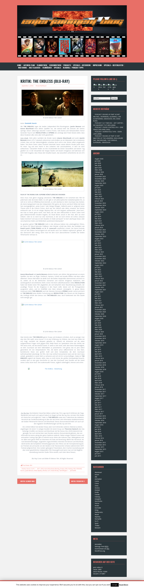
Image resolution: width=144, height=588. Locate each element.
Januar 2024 (99, 227)
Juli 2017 (97, 400)
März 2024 (98, 223)
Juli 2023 (97, 241)
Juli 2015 (97, 454)
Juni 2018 (98, 376)
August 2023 (99, 239)
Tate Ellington (63, 470)
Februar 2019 (99, 358)
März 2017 (98, 409)
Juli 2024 (97, 214)
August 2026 (99, 159)
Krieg (96, 510)
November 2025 (100, 179)
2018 (42, 469)
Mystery (40, 470)
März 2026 (98, 170)
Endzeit (97, 490)
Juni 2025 (98, 190)
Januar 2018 (99, 387)
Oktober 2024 (99, 208)
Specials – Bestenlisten (113, 65)
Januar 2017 (99, 414)
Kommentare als (102, 549)
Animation (98, 479)
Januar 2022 (99, 281)
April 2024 (98, 221)
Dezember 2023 (100, 230)
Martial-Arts (99, 512)
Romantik (98, 519)
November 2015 (100, 445)
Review (45, 470)
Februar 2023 (99, 252)
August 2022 (99, 265)
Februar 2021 (99, 305)
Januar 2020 (99, 334)
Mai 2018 (98, 378)
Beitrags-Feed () (101, 546)
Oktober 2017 (99, 394)
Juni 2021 (98, 296)
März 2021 (98, 303)
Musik (97, 514)
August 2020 (99, 318)
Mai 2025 (98, 192)
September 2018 (100, 369)
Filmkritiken (42, 65)
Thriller (97, 526)
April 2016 (98, 434)
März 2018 (98, 383)
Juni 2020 (98, 323)
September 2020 (100, 316)
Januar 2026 (99, 174)
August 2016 (99, 425)
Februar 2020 (99, 332)
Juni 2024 (98, 216)
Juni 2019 (98, 349)
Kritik (35, 470)
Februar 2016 (99, 438)
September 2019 (100, 343)
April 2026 (98, 168)
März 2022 (98, 276)
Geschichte (98, 501)
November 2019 (100, 338)
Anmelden (98, 544)
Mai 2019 (98, 352)
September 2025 (100, 183)
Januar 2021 (99, 307)
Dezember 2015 (100, 443)
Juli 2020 (97, 321)
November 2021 (100, 285)
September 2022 (100, 263)
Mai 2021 (98, 298)
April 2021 (98, 301)
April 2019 (98, 354)
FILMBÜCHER (47, 68)
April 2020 (98, 327)
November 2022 (100, 259)
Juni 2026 (98, 163)
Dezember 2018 (100, 363)
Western (97, 528)
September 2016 (100, 423)
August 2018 (99, 372)
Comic (97, 481)
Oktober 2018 (99, 367)
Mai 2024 (98, 219)
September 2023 (100, 236)
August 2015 (99, 451)
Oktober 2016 (99, 420)
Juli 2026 (97, 161)
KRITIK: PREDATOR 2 (78, 481)
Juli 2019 (97, 347)
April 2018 (98, 380)
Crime (97, 483)
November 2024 (100, 205)
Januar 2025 (99, 201)
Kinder (97, 506)
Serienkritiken (55, 65)
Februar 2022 (99, 278)
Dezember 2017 (100, 389)
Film (74, 469)
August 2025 (99, 185)
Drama (24, 469)
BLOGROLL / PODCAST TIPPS (73, 68)
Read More (123, 585)
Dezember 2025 (100, 176)
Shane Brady (55, 470)
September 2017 (100, 396)
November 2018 (100, 365)
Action (97, 475)
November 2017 (100, 392)
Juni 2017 (98, 403)
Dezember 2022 (100, 256)
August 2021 (99, 292)
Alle (96, 477)
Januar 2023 (99, 254)
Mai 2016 (98, 431)
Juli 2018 (97, 374)
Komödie (98, 508)
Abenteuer (98, 472)
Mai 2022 (98, 272)
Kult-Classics (34, 68)
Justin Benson (29, 470)
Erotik (97, 492)
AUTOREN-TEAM (29, 65)
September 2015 (100, 449)
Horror (28, 469)
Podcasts (67, 65)
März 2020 (98, 329)
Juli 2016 (97, 427)
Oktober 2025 (99, 181)
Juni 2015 (98, 456)
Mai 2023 (98, 245)
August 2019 (99, 345)
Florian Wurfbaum (41, 86)
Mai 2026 (98, 165)
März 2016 (98, 436)
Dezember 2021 (100, 283)
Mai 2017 (98, 405)
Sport (96, 523)
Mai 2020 (98, 325)
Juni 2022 (98, 270)
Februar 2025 (99, 199)
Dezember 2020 (100, 310)
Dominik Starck (31, 123)
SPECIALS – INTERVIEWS (82, 65)
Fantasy (70, 469)
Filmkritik (79, 469)
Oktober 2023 (99, 234)
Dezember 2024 (100, 203)
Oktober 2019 (99, 341)
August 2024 (99, 212)
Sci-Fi (32, 469)
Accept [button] (114, 585)
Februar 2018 (99, 385)
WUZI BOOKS (22, 68)
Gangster (98, 499)
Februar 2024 (99, 225)
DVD (66, 469)
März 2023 (98, 250)
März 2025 (98, 196)
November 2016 (100, 418)
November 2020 (100, 312)
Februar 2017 (99, 412)
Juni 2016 (98, 429)
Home (19, 65)
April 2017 (98, 407)
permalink (73, 470)
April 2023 (98, 247)
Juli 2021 (97, 294)
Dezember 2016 (100, 416)
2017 (38, 469)
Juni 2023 (98, 243)
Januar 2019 (99, 361)
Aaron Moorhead (49, 469)
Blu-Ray (57, 469)
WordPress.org (100, 551)
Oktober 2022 (99, 261)
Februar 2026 (99, 172)
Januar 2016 (99, 440)
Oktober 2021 (99, 287)
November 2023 (100, 232)
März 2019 (98, 356)
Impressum (97, 65)
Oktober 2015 (99, 447)
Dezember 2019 (100, 336)
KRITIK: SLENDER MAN (27, 481)
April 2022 (98, 274)
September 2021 (100, 290)
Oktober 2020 (99, 314)
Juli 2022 (97, 267)
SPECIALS (57, 68)
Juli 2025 (97, 188)
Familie (97, 495)
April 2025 (98, 194)
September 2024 (100, 210)
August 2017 (99, 398)
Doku (96, 486)
